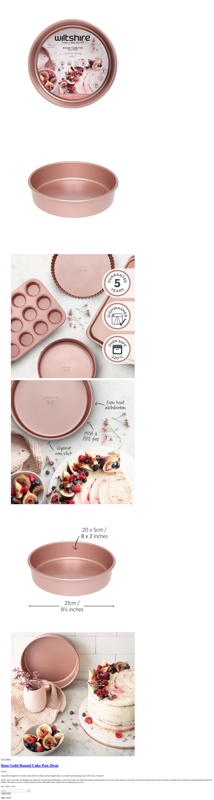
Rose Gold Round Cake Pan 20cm (29, 765)
